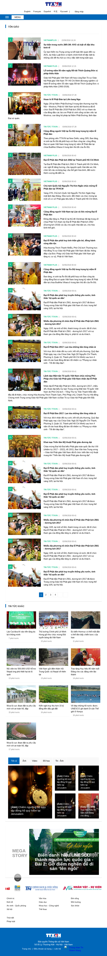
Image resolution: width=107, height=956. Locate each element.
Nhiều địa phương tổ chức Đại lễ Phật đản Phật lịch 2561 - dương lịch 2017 (71, 322)
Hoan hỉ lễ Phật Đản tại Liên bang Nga (62, 99)
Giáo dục (43, 902)
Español (47, 11)
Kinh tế (10, 902)
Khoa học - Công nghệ (49, 905)
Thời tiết (10, 918)
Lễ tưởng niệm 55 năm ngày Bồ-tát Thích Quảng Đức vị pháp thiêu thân (71, 72)
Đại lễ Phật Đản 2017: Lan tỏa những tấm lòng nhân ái (70, 347)
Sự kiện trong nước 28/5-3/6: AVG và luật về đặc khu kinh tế (69, 46)
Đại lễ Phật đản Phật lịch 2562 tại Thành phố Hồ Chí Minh (71, 160)
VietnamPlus (50, 40)
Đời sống (75, 898)
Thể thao (43, 909)
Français (37, 11)
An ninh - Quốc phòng (16, 905)
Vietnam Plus (50, 66)
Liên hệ (57, 949)
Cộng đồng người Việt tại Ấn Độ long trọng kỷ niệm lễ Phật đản (70, 132)
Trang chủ (26, 949)
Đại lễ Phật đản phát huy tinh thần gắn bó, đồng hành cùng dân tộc (69, 242)
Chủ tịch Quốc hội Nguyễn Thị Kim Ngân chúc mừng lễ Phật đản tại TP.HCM (70, 187)
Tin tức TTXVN (51, 95)
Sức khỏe (75, 905)
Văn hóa (42, 898)
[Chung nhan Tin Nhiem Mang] (73, 949)
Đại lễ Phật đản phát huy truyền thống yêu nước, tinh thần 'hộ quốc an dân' (69, 296)
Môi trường (76, 902)
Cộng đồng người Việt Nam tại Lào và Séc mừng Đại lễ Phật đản (70, 213)
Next (17, 880)
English (27, 11)
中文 (56, 11)
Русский (64, 11)
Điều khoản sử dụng (43, 949)
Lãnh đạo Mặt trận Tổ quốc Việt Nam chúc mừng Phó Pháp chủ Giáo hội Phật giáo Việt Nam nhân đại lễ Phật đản (70, 379)
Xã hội (9, 909)
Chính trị (10, 898)
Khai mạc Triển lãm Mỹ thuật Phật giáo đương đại (68, 442)
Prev (17, 876)
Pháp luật (11, 921)
